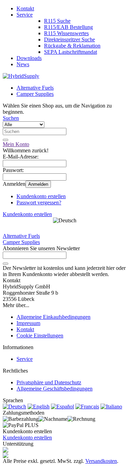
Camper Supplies (35, 94)
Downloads (29, 58)
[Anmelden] (5, 264)
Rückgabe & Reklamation (72, 46)
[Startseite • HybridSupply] (21, 76)
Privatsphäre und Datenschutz (49, 382)
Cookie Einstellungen (40, 335)
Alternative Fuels (35, 88)
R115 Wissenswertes (66, 33)
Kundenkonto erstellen (41, 196)
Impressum (28, 323)
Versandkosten (101, 461)
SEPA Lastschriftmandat (70, 52)
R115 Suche (57, 21)
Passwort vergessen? (39, 202)
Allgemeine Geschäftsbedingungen (55, 389)
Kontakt (25, 8)
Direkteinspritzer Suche (69, 39)
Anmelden (38, 184)
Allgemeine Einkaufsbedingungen (53, 317)
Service (25, 15)
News (23, 64)
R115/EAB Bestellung (68, 27)
